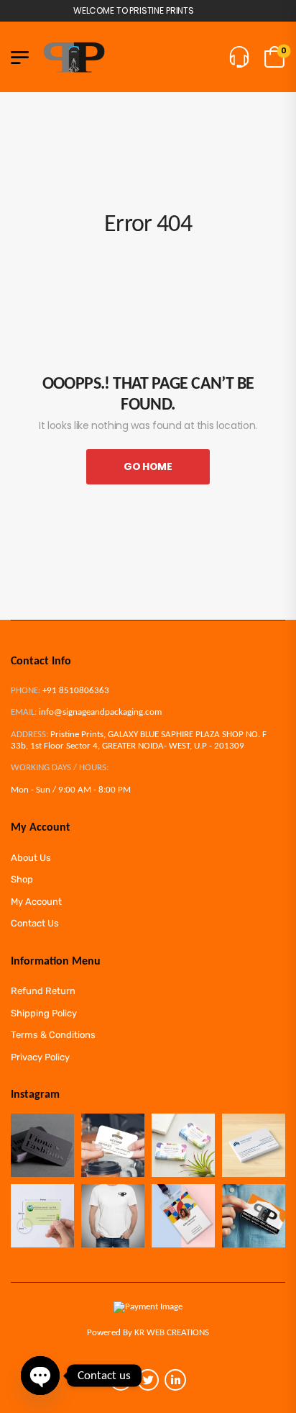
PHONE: (25, 690)
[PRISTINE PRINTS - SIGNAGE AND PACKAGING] (74, 57)
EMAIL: (24, 712)
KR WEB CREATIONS (171, 1332)
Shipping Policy (44, 1013)
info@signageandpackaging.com (100, 712)
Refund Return (43, 990)
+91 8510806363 (75, 690)
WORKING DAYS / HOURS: (59, 767)
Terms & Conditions (53, 1034)
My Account (36, 901)
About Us (31, 857)
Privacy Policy (40, 1057)
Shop (22, 879)
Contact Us (35, 923)
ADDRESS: (29, 734)
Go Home (148, 466)
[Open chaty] (40, 1375)
